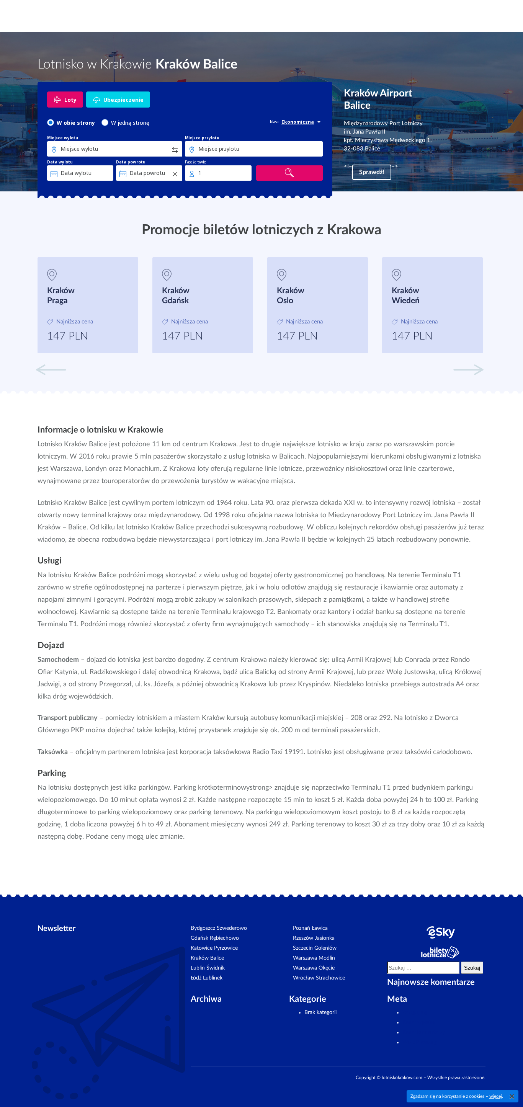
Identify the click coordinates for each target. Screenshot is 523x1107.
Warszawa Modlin (314, 958)
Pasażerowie (195, 162)
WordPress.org (419, 1042)
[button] (468, 368)
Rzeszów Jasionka (314, 938)
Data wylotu (60, 162)
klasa (274, 121)
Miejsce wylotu (62, 137)
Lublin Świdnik (208, 968)
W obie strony (76, 122)
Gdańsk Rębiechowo (215, 938)
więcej (495, 1096)
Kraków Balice (207, 958)
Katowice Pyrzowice (214, 948)
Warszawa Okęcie (314, 968)
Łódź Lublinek (206, 978)
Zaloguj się (414, 1012)
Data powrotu (130, 162)
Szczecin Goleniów (315, 948)
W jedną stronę (130, 122)
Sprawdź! (371, 172)
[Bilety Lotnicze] (440, 952)
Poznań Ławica (310, 928)
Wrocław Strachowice (319, 978)
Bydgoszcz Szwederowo (219, 928)
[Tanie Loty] (440, 932)
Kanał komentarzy (423, 1032)
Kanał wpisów (418, 1022)
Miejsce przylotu (202, 137)
